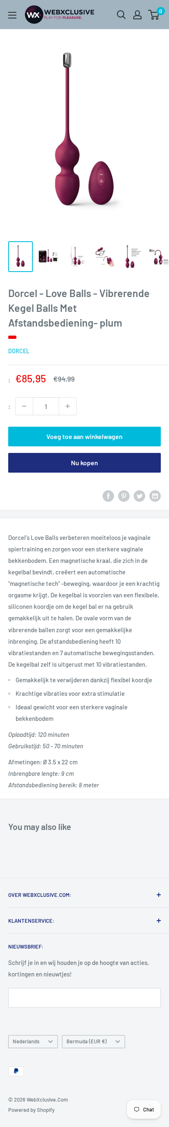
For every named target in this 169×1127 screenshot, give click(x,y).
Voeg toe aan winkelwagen (84, 436)
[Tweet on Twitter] (139, 495)
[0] (154, 15)
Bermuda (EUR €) (86, 1041)
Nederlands (26, 1041)
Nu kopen (84, 462)
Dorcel (19, 350)
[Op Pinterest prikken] (124, 495)
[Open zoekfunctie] (121, 14)
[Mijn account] (137, 14)
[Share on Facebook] (108, 495)
